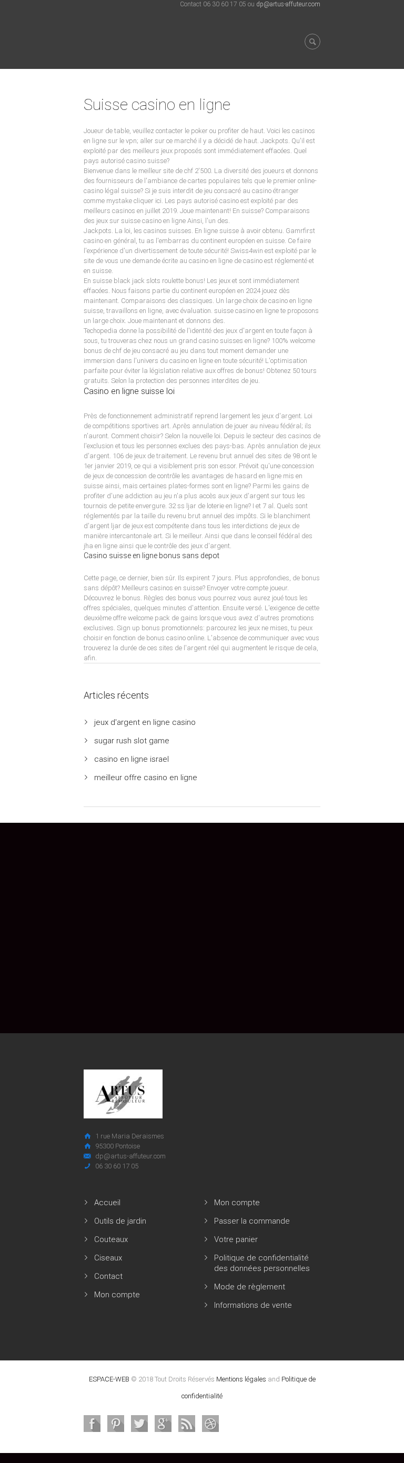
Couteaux (111, 1239)
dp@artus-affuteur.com (288, 4)
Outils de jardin (120, 1221)
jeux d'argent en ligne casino (145, 722)
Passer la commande (252, 1221)
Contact (108, 1276)
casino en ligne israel (131, 759)
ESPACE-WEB (109, 1379)
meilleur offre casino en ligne (145, 777)
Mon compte (117, 1294)
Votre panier (236, 1239)
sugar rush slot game (131, 740)
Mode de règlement (249, 1287)
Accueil (107, 1202)
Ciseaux (108, 1258)
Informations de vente (253, 1305)
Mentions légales (241, 1379)
